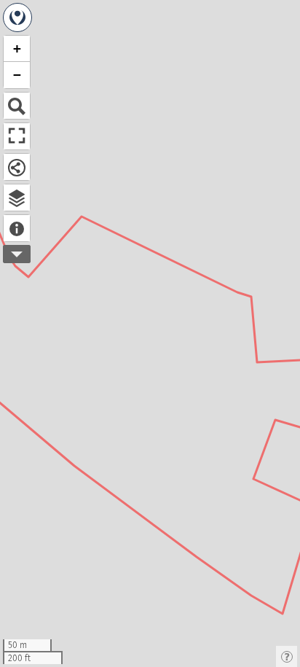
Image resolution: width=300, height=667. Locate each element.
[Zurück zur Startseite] (17, 17)
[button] (17, 49)
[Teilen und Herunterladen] (17, 167)
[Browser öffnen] (17, 197)
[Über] (17, 228)
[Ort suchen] (17, 106)
